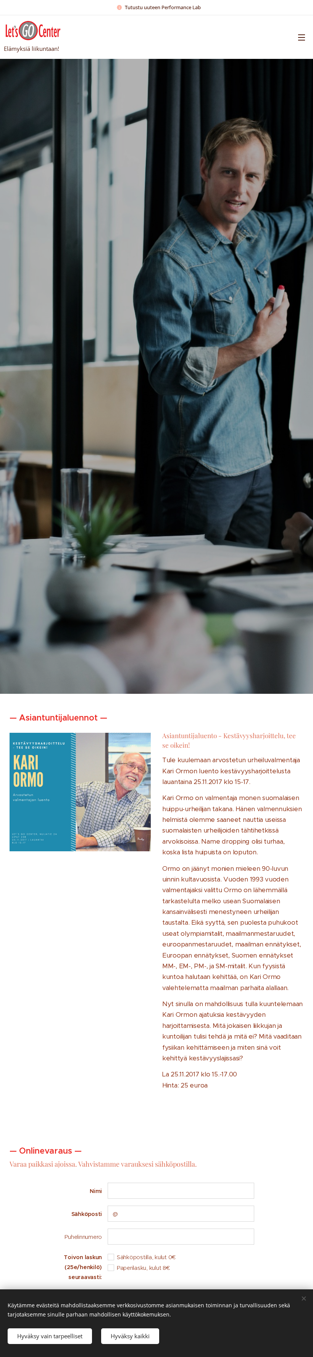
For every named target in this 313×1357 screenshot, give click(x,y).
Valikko (301, 37)
